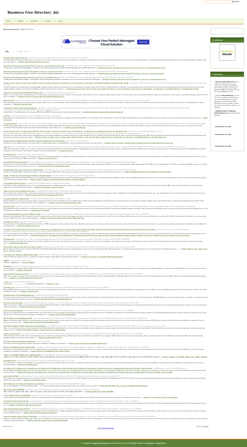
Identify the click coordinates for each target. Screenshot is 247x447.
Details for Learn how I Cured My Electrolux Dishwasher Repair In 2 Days (41, 97)
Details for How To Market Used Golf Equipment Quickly (41, 322)
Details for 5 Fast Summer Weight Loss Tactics (49, 187)
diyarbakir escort (9, 239)
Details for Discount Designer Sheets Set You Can (34, 62)
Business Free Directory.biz (35, 12)
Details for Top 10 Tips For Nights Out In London (54, 166)
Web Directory (150, 443)
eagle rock (7, 147)
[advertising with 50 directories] (106, 428)
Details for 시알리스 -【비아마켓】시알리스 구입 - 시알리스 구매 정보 (185, 357)
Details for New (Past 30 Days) (48, 158)
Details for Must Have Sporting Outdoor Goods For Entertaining (47, 420)
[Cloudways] (106, 48)
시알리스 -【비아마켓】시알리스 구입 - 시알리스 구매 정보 (22, 355)
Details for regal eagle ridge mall (75, 127)
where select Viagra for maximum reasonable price (19, 341)
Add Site (20, 21)
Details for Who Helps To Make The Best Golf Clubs (25, 405)
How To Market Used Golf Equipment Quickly (18, 318)
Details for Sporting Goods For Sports (50, 338)
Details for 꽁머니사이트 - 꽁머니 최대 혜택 (99, 391)
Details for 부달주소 (28, 262)
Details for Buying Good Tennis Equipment (62, 314)
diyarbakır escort (9, 287)
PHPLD (134, 443)
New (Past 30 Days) (10, 154)
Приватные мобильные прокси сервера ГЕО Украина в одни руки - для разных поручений (33, 71)
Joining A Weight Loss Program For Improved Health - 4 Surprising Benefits (27, 176)
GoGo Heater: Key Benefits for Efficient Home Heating (21, 255)
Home (8, 21)
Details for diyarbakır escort (29, 291)
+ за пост (6, 282)
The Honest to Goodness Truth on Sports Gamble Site (20, 108)
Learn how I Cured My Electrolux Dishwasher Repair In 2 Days (23, 93)
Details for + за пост (52, 284)
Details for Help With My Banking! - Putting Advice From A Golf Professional (41, 330)
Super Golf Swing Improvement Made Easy (17, 409)
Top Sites (48, 21)
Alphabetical (26, 51)
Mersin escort (8, 266)
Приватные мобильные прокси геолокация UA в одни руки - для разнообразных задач (32, 77)
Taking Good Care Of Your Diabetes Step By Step (19, 191)
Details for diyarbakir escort (19, 243)
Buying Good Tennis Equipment (13, 310)
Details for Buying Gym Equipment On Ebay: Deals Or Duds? (50, 351)
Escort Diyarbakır (9, 206)
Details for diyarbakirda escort (27, 365)
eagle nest (7, 116)
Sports (23, 29)
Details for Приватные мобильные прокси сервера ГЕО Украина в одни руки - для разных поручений (131, 73)
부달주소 (6, 260)
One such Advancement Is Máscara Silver (16, 199)
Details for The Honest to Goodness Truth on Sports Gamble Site (103, 112)
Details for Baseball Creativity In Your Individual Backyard (53, 299)
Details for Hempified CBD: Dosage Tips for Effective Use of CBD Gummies (147, 172)
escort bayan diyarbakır (11, 376)
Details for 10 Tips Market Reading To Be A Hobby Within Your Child (62, 218)
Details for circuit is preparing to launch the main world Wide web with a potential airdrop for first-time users (139, 143)
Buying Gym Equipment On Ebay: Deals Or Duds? (19, 347)
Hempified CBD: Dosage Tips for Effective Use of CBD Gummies (23, 170)
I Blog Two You (161, 443)
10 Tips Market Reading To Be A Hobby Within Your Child (22, 214)
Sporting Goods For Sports (12, 334)
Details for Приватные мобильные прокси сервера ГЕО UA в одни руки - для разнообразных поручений (131, 68)
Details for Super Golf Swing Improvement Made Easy (41, 413)
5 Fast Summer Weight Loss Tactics (14, 183)
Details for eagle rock (66, 151)
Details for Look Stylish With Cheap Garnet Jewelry (26, 278)
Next (207, 426)
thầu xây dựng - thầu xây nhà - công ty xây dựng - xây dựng (23, 247)
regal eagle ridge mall (10, 124)
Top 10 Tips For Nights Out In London (15, 162)
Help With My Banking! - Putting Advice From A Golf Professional (25, 326)
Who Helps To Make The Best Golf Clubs (16, 401)
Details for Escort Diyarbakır (40, 210)
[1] (203, 426)
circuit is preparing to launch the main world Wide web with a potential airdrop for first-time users (34, 141)
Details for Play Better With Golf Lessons (33, 307)
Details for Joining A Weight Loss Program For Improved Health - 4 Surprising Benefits (57, 179)
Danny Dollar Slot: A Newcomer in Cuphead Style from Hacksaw (24, 384)
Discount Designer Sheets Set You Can (15, 58)
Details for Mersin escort (24, 270)
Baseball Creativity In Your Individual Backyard (19, 295)
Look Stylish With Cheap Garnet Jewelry (16, 274)
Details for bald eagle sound (22, 104)
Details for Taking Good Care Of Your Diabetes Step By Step (44, 195)
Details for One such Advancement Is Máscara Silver (65, 203)
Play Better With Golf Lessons (13, 303)
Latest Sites (33, 21)
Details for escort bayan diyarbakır (35, 380)
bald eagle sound (9, 100)
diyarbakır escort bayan (11, 222)
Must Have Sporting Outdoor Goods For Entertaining (20, 416)
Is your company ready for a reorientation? (17, 395)
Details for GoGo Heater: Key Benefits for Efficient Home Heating (102, 257)
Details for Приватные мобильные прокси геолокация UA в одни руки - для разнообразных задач (134, 79)
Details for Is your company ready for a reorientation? (160, 397)
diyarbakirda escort (10, 361)
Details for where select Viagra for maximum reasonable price (88, 343)
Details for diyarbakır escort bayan (28, 226)
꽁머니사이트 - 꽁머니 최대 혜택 (14, 389)
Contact (60, 21)
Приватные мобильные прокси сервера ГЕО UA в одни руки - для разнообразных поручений (34, 66)
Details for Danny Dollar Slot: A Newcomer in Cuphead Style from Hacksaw (124, 386)
